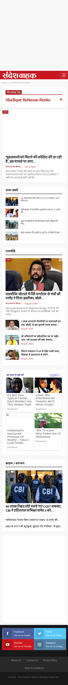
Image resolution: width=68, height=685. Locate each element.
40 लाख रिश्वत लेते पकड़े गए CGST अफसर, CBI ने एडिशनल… (40, 200)
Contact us (32, 660)
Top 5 (5, 112)
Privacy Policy (50, 660)
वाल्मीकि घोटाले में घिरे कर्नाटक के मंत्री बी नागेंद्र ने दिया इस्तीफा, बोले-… (33, 296)
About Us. (16, 660)
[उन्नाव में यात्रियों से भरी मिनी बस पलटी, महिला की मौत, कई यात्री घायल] (12, 224)
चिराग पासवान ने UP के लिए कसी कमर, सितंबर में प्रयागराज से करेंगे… (40, 353)
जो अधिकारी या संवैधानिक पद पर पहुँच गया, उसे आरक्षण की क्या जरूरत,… (40, 338)
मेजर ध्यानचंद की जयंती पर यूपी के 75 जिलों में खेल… (41, 233)
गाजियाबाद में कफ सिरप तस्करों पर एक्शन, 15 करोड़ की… (40, 211)
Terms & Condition (34, 668)
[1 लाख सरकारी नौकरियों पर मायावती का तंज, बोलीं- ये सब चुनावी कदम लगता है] (12, 325)
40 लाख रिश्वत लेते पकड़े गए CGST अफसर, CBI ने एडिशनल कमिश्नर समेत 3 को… (33, 509)
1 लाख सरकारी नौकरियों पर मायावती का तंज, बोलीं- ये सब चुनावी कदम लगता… (41, 323)
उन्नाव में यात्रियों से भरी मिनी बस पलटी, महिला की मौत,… (39, 222)
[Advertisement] (34, 35)
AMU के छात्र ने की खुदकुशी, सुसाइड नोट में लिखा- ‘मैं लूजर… (34, 526)
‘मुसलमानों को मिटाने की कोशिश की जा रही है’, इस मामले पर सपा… (34, 160)
